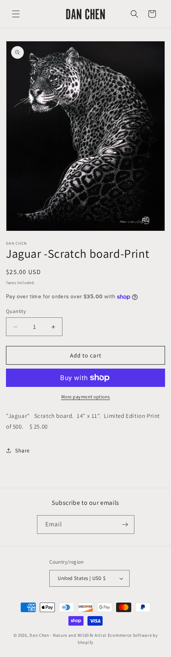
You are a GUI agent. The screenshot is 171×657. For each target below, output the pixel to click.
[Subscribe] (125, 524)
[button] (16, 14)
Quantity (16, 311)
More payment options (85, 397)
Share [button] (22, 450)
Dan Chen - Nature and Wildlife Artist (68, 635)
